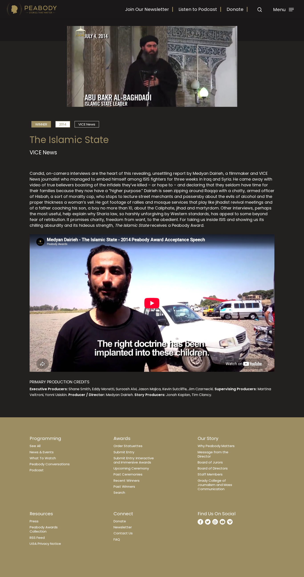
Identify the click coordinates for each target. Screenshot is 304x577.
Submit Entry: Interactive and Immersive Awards (133, 460)
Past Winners (124, 486)
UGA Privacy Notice (45, 543)
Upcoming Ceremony (131, 468)
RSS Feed (37, 537)
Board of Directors (213, 468)
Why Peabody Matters (216, 446)
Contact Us (123, 533)
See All (35, 446)
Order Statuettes (127, 446)
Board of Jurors (210, 462)
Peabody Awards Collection (44, 529)
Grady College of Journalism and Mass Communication (215, 484)
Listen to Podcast (197, 9)
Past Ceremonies (127, 474)
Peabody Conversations (50, 464)
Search (119, 492)
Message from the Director (213, 454)
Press (34, 521)
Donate (235, 9)
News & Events (42, 452)
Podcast (37, 470)
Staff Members (210, 474)
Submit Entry (123, 452)
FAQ (116, 539)
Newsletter (122, 527)
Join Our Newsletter (147, 9)
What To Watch (43, 458)
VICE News (86, 124)
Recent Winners (126, 480)
